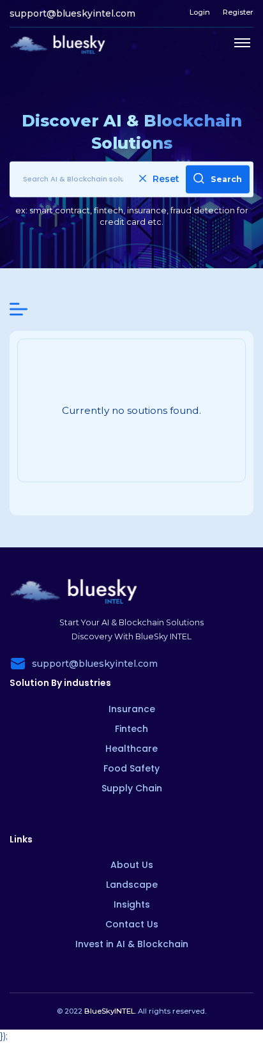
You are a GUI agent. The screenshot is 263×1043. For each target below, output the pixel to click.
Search (226, 178)
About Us (131, 864)
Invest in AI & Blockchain (131, 944)
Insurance (132, 709)
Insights (132, 904)
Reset (166, 179)
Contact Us (131, 924)
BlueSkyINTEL (109, 1011)
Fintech (131, 728)
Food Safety (131, 768)
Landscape (132, 884)
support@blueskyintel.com (72, 13)
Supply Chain (131, 788)
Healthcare (131, 748)
